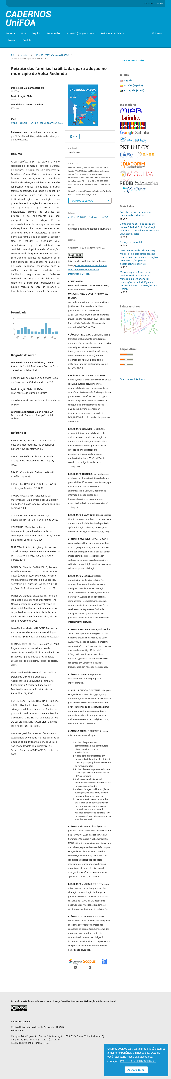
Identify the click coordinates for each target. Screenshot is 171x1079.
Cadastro (148, 3)
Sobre (9, 33)
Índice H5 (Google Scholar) (81, 33)
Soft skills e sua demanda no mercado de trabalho (136, 213)
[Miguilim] (136, 176)
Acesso (160, 3)
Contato (27, 40)
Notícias (12, 40)
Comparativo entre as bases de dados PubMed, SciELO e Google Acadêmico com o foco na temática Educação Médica (139, 228)
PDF (75, 136)
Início (13, 55)
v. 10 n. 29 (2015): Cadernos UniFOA (51, 55)
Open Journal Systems (132, 379)
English (127, 80)
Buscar (158, 33)
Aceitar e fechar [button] (136, 1069)
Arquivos (37, 33)
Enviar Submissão (133, 60)
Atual (23, 33)
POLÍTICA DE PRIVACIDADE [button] (138, 1061)
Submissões (53, 33)
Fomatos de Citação (82, 200)
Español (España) (133, 85)
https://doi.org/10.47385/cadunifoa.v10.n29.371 (38, 122)
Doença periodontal (131, 242)
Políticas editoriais (111, 33)
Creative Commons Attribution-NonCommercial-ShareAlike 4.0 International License (87, 269)
